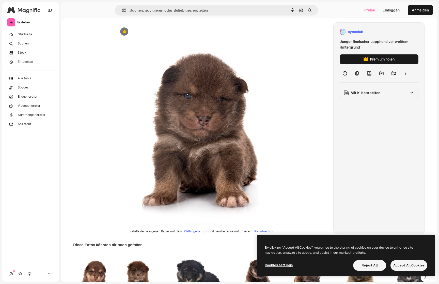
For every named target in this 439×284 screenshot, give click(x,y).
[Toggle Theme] (29, 274)
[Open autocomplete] (122, 10)
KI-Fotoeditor (263, 231)
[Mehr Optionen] (406, 73)
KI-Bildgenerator (196, 231)
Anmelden (420, 10)
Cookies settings (279, 265)
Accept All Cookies (409, 265)
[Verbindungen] (11, 274)
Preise (369, 10)
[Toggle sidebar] (50, 10)
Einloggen (391, 10)
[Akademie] (20, 274)
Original (147, 31)
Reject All (370, 265)
